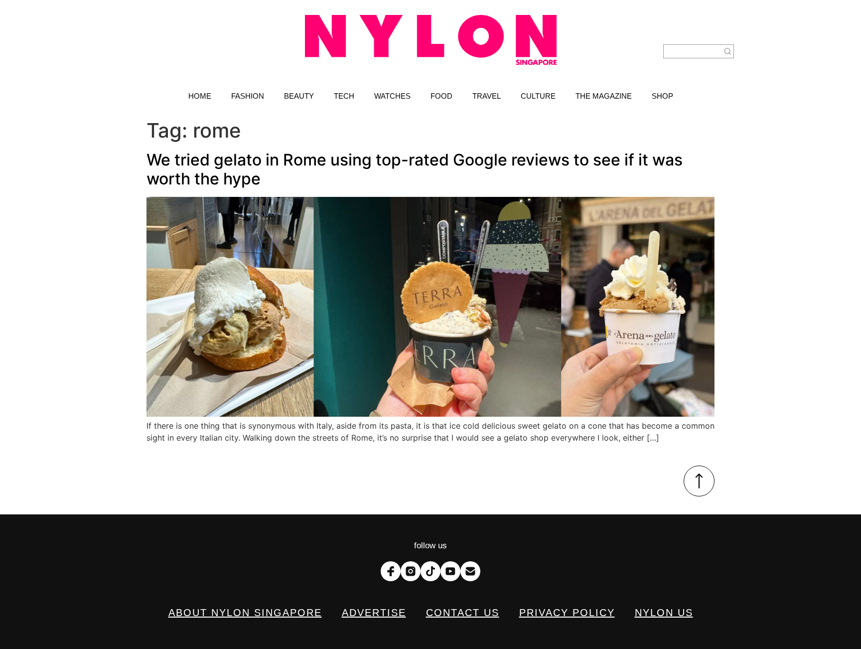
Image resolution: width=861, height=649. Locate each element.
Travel (486, 96)
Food (441, 96)
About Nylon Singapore (245, 612)
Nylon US (664, 612)
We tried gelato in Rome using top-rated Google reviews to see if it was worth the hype (414, 169)
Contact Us (462, 612)
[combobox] (692, 51)
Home (199, 96)
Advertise (374, 612)
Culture (538, 96)
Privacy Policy (567, 612)
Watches (392, 96)
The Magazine (603, 96)
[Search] (728, 51)
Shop (662, 96)
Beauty (299, 96)
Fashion (247, 96)
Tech (344, 96)
